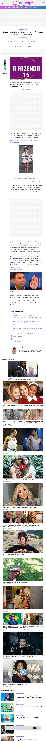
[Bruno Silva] (16, 46)
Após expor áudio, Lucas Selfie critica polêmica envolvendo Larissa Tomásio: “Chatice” (27, 329)
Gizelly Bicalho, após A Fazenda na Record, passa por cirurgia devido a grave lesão (26, 322)
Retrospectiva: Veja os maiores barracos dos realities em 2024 (26, 325)
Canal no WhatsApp (18, 336)
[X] (5, 63)
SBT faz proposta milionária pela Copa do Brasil (29, 706)
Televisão (5, 26)
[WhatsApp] (5, 66)
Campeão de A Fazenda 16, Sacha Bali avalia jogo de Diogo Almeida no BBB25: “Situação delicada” (27, 318)
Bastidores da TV (10, 26)
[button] (40, 3)
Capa (2, 26)
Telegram (15, 339)
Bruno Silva (20, 46)
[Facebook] (5, 60)
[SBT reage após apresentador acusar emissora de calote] (7, 718)
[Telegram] (5, 69)
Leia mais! (14, 304)
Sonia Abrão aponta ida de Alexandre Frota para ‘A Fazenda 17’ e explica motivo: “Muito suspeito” (25, 314)
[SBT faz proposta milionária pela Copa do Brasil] (7, 707)
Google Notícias (17, 341)
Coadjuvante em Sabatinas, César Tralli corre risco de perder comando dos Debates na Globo (29, 696)
